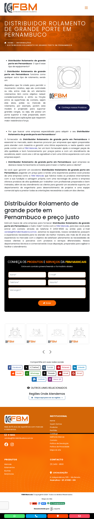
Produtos (54, 427)
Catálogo (54, 433)
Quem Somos (56, 424)
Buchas (7, 471)
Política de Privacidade (59, 446)
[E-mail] (79, 516)
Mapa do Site (47, 499)
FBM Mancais (30, 148)
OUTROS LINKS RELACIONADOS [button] (49, 388)
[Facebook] (6, 444)
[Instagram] (12, 444)
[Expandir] (86, 7)
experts (57, 509)
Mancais (8, 464)
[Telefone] (36, 516)
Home (11, 43)
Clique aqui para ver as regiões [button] (47, 398)
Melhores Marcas (57, 437)
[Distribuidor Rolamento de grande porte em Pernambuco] (20, 7)
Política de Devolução (59, 443)
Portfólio (53, 430)
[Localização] (57, 516)
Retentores (9, 474)
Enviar (48, 303)
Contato (53, 440)
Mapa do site (55, 450)
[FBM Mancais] (16, 419)
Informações (23, 43)
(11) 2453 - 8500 (57, 464)
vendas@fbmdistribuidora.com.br (20, 231)
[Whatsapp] (14, 516)
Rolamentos (9, 467)
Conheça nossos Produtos (74, 107)
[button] (43, 352)
